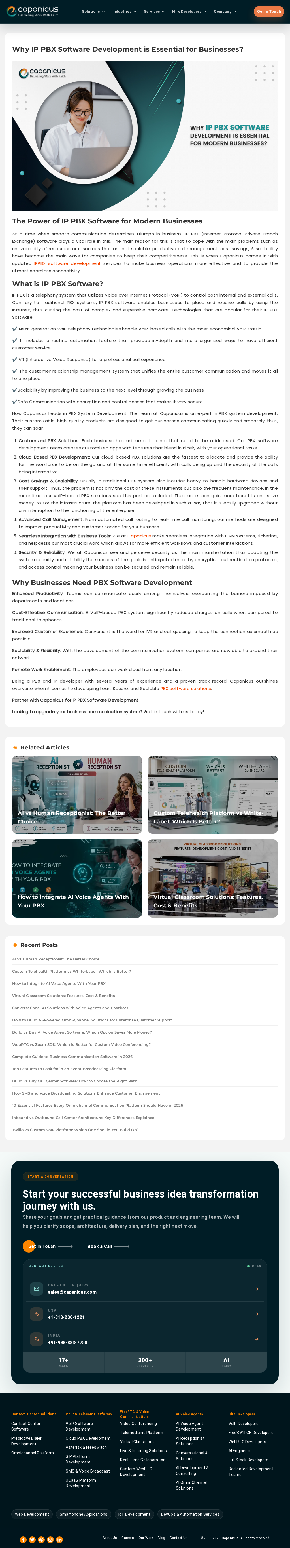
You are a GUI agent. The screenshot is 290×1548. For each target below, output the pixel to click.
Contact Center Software (25, 1426)
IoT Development (134, 1514)
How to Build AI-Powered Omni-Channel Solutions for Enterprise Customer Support (92, 1020)
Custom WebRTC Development (136, 1472)
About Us (110, 1538)
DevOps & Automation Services (190, 1514)
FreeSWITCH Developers (251, 1432)
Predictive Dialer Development (26, 1441)
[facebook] (23, 1539)
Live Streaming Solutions (143, 1450)
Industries (121, 11)
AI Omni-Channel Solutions (191, 1485)
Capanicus (139, 536)
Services (152, 11)
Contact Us (178, 1538)
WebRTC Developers (247, 1441)
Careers (127, 1538)
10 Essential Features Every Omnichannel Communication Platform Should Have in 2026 (97, 1105)
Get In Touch (269, 11)
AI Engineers (240, 1450)
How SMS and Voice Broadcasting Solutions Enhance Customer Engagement (86, 1093)
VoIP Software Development (79, 1426)
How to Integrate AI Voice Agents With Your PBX (59, 983)
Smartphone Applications (84, 1514)
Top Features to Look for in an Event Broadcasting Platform (69, 1069)
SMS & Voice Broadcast (88, 1471)
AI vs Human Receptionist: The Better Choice (55, 959)
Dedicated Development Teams (251, 1472)
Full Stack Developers (248, 1460)
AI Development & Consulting (192, 1470)
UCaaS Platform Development (81, 1483)
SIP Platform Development (78, 1459)
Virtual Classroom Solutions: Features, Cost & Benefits (63, 995)
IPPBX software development (67, 263)
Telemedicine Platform (141, 1432)
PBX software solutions (186, 688)
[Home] (75, 11)
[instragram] (50, 1539)
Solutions (91, 11)
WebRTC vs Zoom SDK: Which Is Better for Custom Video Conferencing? (81, 1044)
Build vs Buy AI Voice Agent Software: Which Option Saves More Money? (82, 1032)
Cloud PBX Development (88, 1438)
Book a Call (100, 1246)
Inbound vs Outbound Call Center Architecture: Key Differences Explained (83, 1117)
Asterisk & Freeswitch (86, 1447)
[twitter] (32, 1539)
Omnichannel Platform (32, 1453)
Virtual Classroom (136, 1441)
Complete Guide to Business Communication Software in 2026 (72, 1056)
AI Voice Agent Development (189, 1426)
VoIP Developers (244, 1423)
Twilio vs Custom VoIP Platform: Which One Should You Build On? (75, 1129)
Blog (161, 1538)
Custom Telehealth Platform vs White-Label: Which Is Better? (71, 971)
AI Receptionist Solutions (190, 1441)
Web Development (32, 1514)
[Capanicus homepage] (32, 12)
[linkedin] (59, 1539)
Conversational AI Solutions (192, 1456)
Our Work (145, 1538)
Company (222, 11)
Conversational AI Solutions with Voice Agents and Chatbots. (70, 1008)
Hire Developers (186, 11)
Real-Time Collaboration (142, 1460)
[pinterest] (41, 1539)
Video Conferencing (138, 1423)
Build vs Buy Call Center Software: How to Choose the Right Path (74, 1081)
